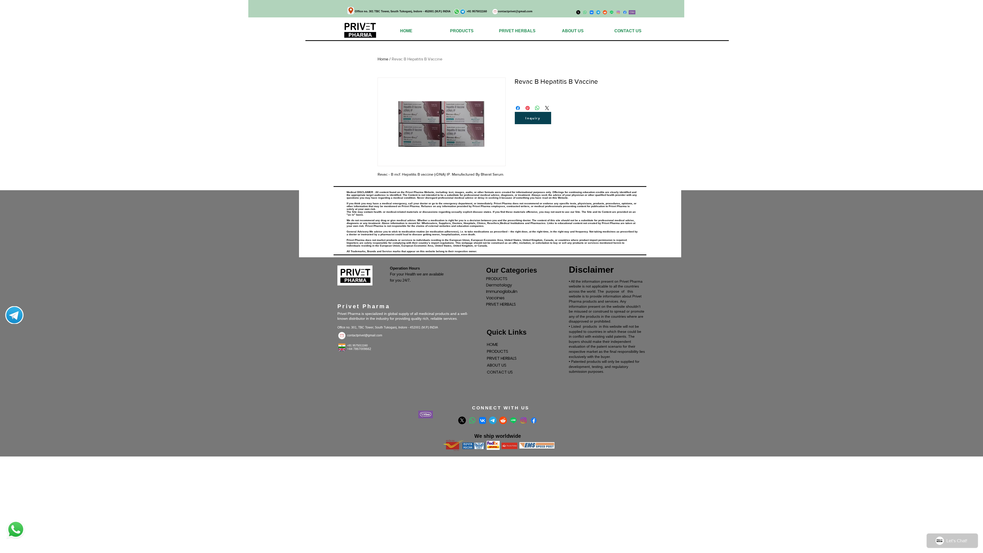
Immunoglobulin (501, 291)
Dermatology (499, 285)
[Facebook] (625, 12)
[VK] (482, 420)
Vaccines (495, 298)
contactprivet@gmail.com (515, 11)
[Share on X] (547, 108)
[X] (462, 420)
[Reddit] (503, 420)
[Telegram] (493, 420)
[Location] (350, 10)
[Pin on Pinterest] (528, 108)
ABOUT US (496, 365)
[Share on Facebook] (518, 108)
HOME (492, 344)
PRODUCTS (496, 279)
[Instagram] (618, 12)
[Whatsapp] (472, 420)
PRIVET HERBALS (501, 304)
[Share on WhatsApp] (537, 108)
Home (383, 59)
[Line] (513, 420)
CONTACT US (500, 372)
